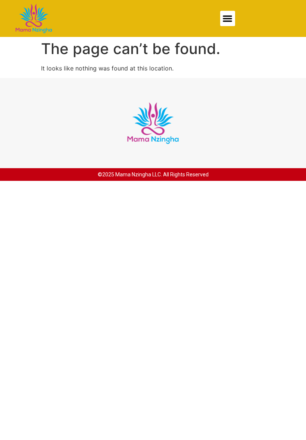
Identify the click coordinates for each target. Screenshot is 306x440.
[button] (227, 18)
